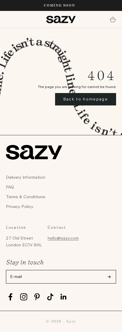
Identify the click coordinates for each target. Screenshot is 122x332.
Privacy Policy (19, 206)
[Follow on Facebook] (10, 296)
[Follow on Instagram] (23, 296)
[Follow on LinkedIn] (63, 296)
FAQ (10, 187)
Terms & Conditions (25, 196)
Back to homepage (85, 99)
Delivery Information (25, 177)
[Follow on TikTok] (50, 296)
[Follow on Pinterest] (37, 296)
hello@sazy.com (63, 238)
